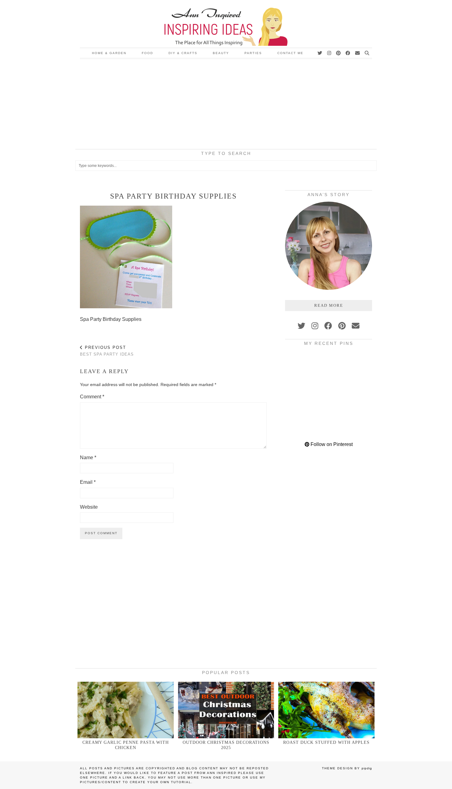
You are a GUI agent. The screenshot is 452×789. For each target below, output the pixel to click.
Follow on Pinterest (331, 444)
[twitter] (301, 326)
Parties (253, 53)
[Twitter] (320, 53)
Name (88, 457)
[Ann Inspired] (226, 23)
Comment (92, 396)
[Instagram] (329, 53)
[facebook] (328, 326)
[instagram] (314, 326)
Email (88, 482)
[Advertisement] (226, 105)
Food (147, 53)
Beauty (221, 53)
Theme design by (347, 768)
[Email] (357, 53)
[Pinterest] (338, 53)
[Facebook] (348, 53)
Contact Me (290, 53)
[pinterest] (342, 326)
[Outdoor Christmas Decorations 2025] (226, 710)
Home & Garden (109, 53)
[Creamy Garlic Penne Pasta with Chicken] (125, 710)
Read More (328, 305)
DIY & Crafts (183, 53)
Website (89, 507)
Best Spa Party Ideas (107, 351)
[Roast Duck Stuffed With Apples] (326, 710)
